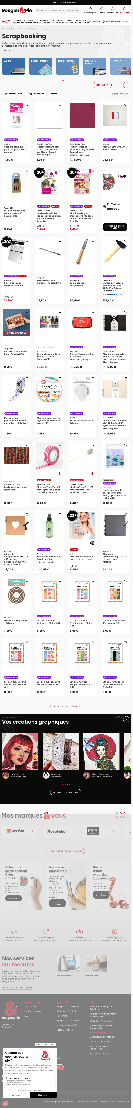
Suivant (75, 706)
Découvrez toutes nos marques (65, 851)
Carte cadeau (31, 1006)
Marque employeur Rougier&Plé (99, 1047)
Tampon (116, 60)
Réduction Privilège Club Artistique (102, 1008)
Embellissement (66, 60)
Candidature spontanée (102, 1037)
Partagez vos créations (65, 792)
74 (67, 706)
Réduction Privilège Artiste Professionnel (103, 1015)
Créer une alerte (51, 365)
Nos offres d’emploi (99, 1053)
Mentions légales (10, 1098)
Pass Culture (63, 1016)
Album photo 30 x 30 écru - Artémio (114, 148)
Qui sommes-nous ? (100, 1041)
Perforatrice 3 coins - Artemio (81, 421)
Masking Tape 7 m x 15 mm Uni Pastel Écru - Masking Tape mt (81, 490)
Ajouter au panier (18, 159)
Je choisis (13, 898)
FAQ (26, 1016)
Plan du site (124, 1102)
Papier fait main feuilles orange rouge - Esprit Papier (16, 487)
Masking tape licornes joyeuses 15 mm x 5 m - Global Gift (49, 421)
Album (7, 60)
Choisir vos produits (84, 158)
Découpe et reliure (91, 62)
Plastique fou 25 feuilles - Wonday (13, 284)
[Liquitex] (61, 831)
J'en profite (57, 903)
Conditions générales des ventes (59, 1102)
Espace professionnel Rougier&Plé (101, 1027)
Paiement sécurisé (108, 1102)
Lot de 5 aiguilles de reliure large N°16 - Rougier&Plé (14, 213)
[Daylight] (101, 831)
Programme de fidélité (68, 1020)
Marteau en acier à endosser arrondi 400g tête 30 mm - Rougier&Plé (113, 287)
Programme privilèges (68, 1006)
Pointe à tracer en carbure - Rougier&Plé (49, 281)
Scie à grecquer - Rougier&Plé (79, 284)
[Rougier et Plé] (11, 1010)
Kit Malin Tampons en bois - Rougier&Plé (15, 352)
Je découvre (101, 895)
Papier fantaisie (39, 60)
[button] (112, 10)
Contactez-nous (32, 1011)
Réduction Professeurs (101, 1021)
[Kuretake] (20, 831)
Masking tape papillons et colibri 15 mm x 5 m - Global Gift (16, 421)
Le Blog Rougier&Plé (67, 1025)
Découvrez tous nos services (17, 987)
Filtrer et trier (15, 93)
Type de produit (36, 93)
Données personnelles (87, 1102)
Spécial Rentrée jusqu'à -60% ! (65, 2)
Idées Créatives (65, 1030)
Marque (55, 93)
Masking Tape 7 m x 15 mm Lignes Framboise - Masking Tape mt (49, 490)
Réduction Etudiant (66, 1011)
